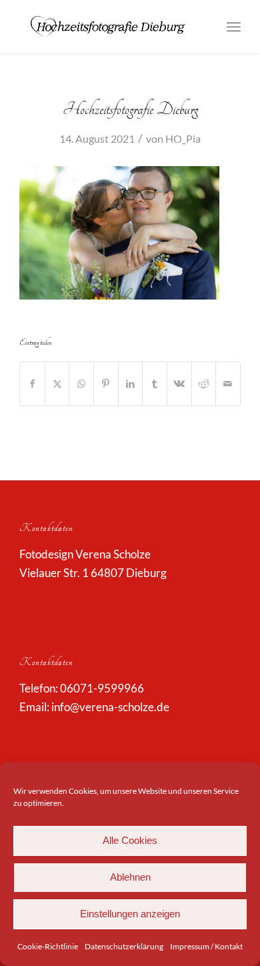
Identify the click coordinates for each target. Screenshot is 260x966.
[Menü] (234, 27)
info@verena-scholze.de (110, 707)
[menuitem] (234, 27)
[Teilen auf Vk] (179, 383)
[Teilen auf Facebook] (32, 383)
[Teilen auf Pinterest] (106, 383)
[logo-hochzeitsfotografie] (107, 26)
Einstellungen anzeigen (130, 913)
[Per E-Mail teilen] (228, 383)
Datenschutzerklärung (124, 946)
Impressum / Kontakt (206, 946)
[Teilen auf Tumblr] (155, 383)
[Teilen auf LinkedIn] (131, 383)
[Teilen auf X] (57, 383)
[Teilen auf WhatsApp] (81, 383)
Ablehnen (130, 877)
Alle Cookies (130, 840)
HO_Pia (183, 138)
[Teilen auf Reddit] (204, 383)
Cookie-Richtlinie (47, 946)
